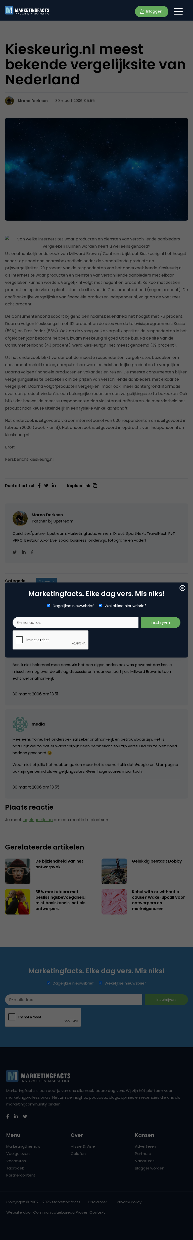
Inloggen (153, 11)
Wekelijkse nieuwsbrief (125, 606)
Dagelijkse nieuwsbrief (73, 606)
